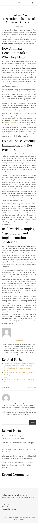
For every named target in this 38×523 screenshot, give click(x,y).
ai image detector (10, 122)
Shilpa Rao (7, 387)
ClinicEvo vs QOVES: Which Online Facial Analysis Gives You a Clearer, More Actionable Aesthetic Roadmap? (17, 465)
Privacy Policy (6, 507)
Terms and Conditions (9, 509)
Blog (19, 12)
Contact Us (5, 504)
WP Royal (21, 519)
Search (33, 422)
